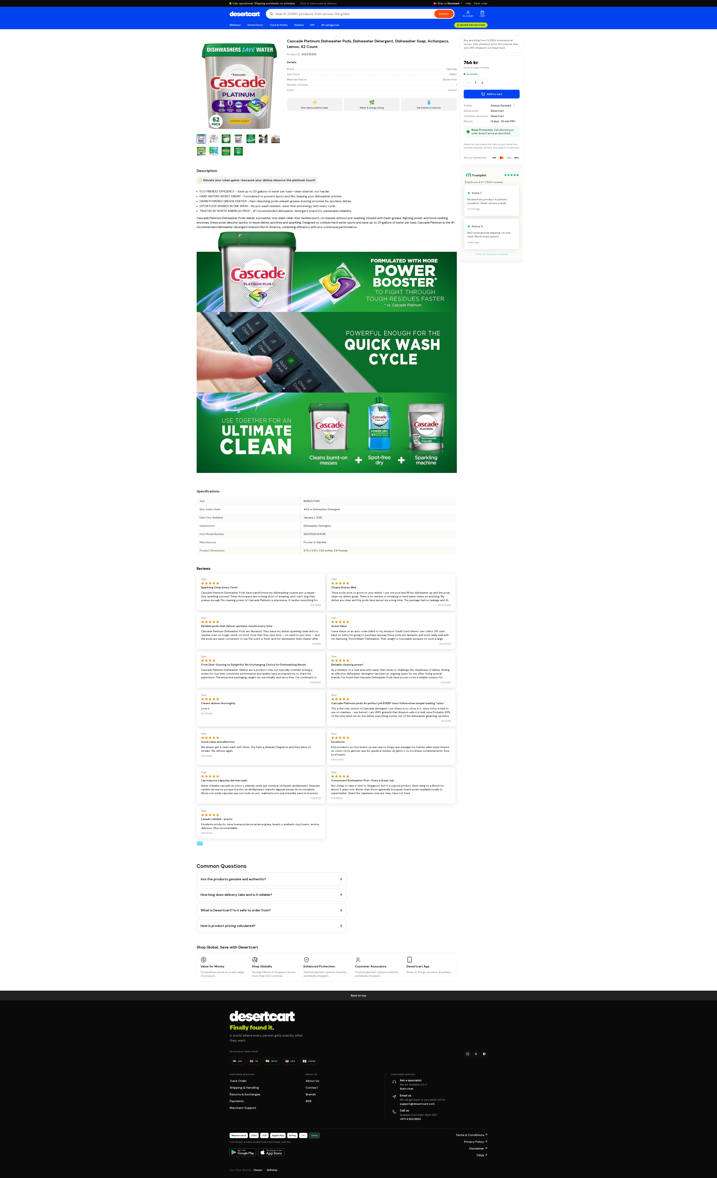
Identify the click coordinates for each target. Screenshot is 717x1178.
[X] (476, 1054)
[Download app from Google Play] (243, 1152)
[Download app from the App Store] (271, 1152)
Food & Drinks (279, 25)
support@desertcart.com (417, 1103)
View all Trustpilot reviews (491, 254)
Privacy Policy (476, 1142)
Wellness (235, 25)
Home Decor (255, 25)
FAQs (482, 1155)
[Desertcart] (245, 13)
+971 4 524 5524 (410, 1119)
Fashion (299, 25)
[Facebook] (484, 1054)
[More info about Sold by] (513, 105)
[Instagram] (467, 1054)
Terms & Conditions (472, 1135)
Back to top (358, 995)
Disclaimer (478, 1148)
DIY (312, 25)
